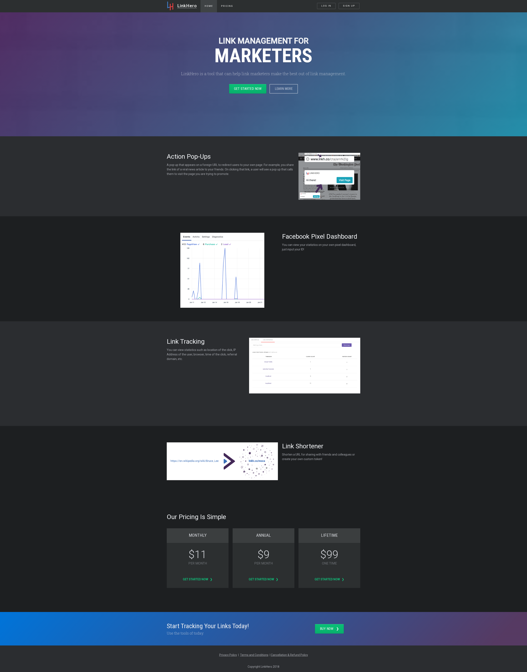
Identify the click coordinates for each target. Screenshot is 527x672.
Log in (326, 6)
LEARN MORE (284, 89)
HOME (209, 6)
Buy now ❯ (329, 629)
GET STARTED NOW (248, 89)
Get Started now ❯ (197, 579)
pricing (227, 6)
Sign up (349, 6)
